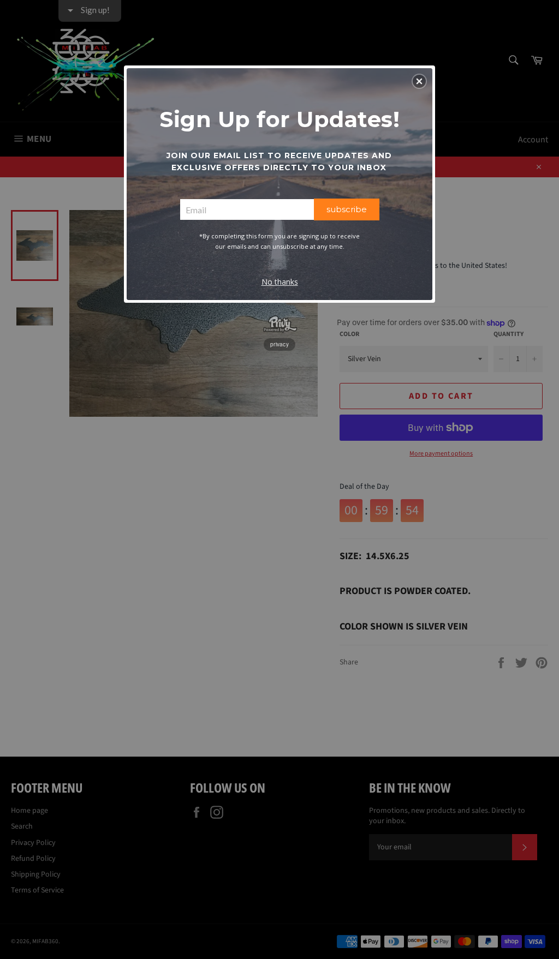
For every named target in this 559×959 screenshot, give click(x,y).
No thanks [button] (279, 282)
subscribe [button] (346, 209)
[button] (419, 81)
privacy (279, 344)
